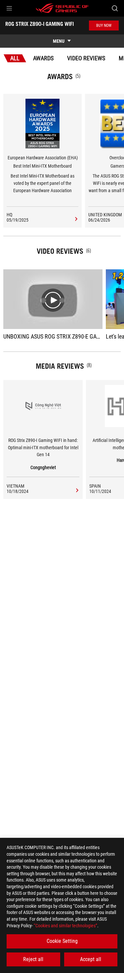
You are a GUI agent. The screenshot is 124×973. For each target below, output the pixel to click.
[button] (9, 8)
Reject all (33, 959)
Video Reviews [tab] (86, 58)
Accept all (90, 959)
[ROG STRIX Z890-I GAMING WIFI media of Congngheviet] (76, 490)
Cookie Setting (62, 941)
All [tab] (15, 58)
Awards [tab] (43, 58)
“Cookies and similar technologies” (65, 925)
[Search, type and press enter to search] (114, 8)
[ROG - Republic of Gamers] (62, 8)
